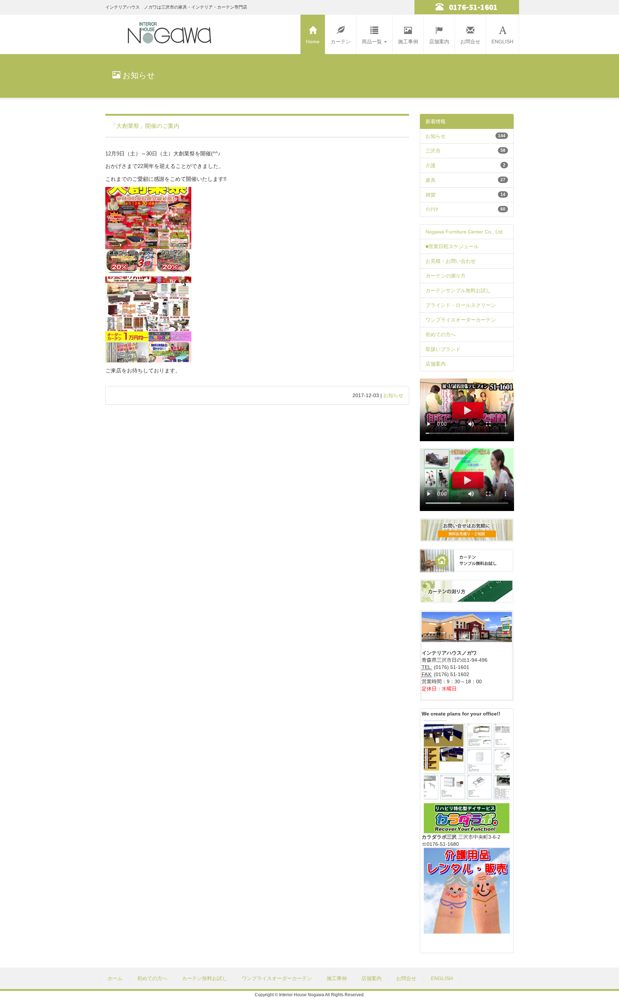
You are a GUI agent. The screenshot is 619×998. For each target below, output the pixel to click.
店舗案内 (439, 41)
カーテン (341, 41)
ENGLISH (502, 41)
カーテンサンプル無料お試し (458, 290)
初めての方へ (441, 334)
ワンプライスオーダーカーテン (461, 320)
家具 (431, 180)
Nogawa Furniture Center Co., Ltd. (465, 232)
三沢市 (433, 151)
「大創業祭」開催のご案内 (145, 126)
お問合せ (470, 41)
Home (313, 41)
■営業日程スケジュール (452, 246)
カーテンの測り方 (446, 276)
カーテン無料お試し (204, 978)
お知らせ (393, 395)
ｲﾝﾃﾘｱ (432, 209)
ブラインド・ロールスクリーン (461, 305)
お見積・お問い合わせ (451, 261)
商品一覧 (372, 41)
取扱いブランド (443, 349)
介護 (431, 165)
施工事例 (408, 41)
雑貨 (431, 195)
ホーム (115, 978)
